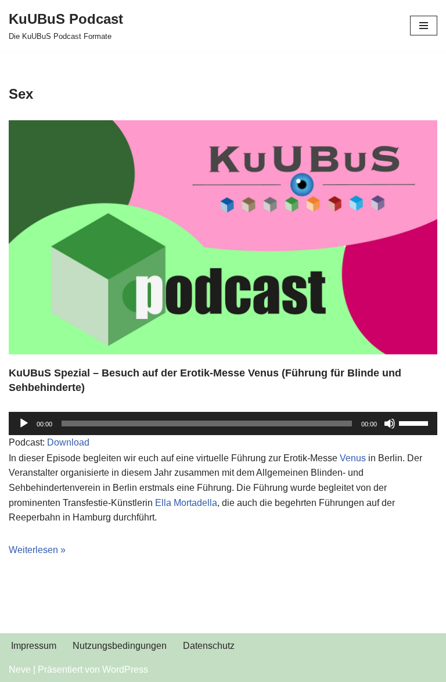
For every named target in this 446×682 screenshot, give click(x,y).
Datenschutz (209, 646)
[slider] (415, 422)
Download (68, 442)
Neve (20, 669)
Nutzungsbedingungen (120, 646)
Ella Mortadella (186, 503)
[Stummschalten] (389, 423)
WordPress (125, 669)
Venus (353, 458)
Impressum (33, 646)
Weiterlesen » (37, 550)
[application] (223, 423)
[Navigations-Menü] (423, 25)
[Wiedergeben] (24, 423)
